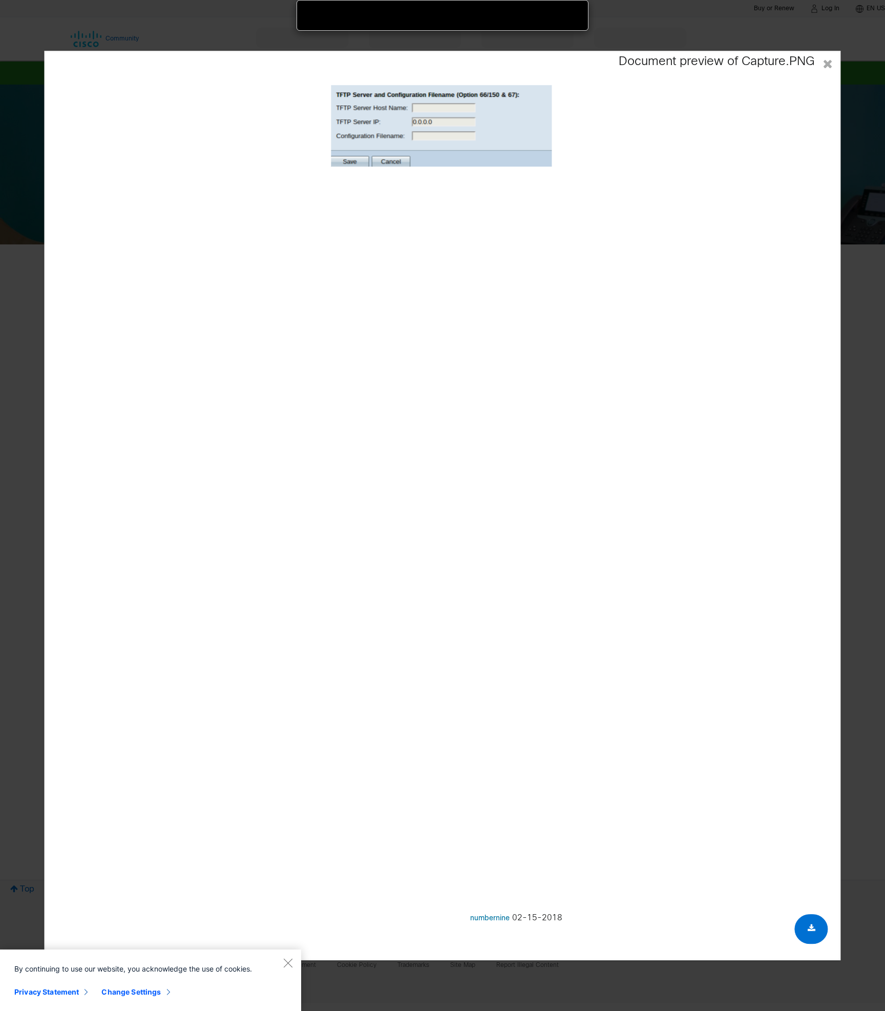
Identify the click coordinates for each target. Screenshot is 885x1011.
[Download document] (811, 929)
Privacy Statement (46, 991)
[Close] (288, 963)
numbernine (490, 919)
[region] (150, 980)
